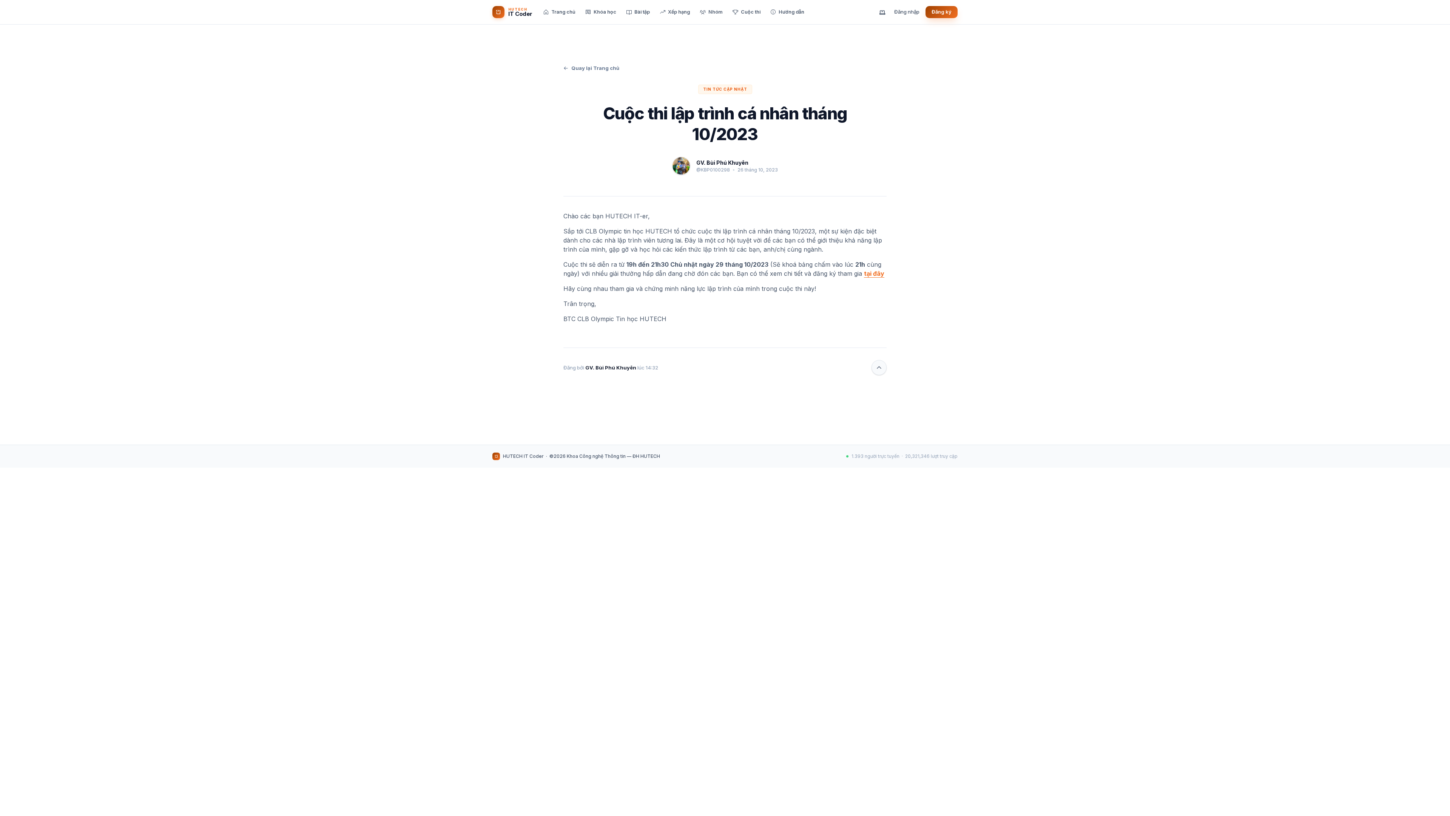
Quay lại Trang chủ (595, 68)
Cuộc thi (750, 12)
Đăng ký (942, 12)
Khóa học (605, 12)
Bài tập (642, 12)
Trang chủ (563, 12)
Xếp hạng (679, 12)
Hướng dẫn (791, 12)
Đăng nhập (906, 12)
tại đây (874, 273)
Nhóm (715, 12)
